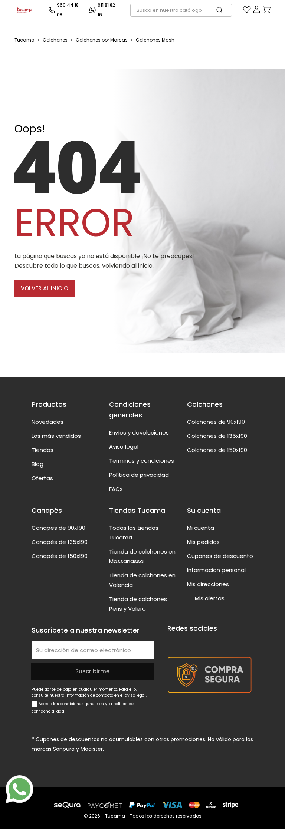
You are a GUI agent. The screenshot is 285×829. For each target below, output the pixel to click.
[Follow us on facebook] (171, 642)
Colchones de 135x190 (217, 436)
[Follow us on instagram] (200, 642)
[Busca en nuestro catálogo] (223, 10)
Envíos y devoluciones (139, 432)
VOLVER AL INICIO (44, 288)
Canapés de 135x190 (60, 542)
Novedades (47, 422)
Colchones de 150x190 (217, 450)
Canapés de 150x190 (60, 556)
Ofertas (42, 478)
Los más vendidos (56, 436)
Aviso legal (123, 446)
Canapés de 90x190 (58, 528)
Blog (37, 464)
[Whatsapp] (19, 789)
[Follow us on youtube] (185, 642)
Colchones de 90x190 (216, 422)
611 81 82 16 (106, 10)
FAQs (116, 489)
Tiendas (42, 450)
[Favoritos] (247, 11)
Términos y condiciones (141, 461)
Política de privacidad (139, 475)
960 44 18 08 (68, 10)
